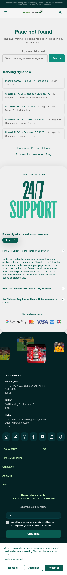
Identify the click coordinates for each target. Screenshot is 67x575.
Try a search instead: (33, 51)
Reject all (13, 568)
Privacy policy (9, 449)
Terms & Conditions (12, 458)
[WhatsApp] (24, 436)
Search (57, 58)
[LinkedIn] (51, 436)
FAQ (43, 449)
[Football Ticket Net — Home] (32, 12)
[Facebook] (33, 436)
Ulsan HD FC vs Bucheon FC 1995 (32, 134)
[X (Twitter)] (15, 436)
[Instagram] (6, 436)
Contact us (8, 467)
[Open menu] (5, 12)
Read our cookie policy (15, 559)
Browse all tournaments (29, 154)
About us (7, 475)
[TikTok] (61, 436)
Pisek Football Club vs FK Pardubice (31, 82)
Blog (48, 154)
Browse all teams (41, 148)
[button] (33, 264)
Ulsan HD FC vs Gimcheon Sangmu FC (30, 95)
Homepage (22, 148)
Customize (33, 568)
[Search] (60, 12)
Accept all (54, 568)
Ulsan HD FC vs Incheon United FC (33, 121)
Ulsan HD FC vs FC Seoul (30, 108)
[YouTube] (42, 436)
